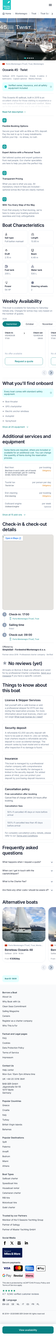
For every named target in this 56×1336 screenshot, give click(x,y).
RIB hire (6, 1197)
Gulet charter (8, 1207)
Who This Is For (9, 1025)
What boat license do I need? (28, 717)
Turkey (5, 1119)
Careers (6, 1016)
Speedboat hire (9, 1183)
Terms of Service (10, 1052)
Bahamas (6, 1129)
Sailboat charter (10, 1178)
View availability (28, 1329)
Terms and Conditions (27, 836)
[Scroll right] (52, 14)
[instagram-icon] (19, 1243)
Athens (5, 1166)
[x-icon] (12, 1243)
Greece (5, 1105)
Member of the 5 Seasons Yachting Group (22, 1220)
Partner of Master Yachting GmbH (19, 1229)
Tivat (33, 13)
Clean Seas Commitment (14, 1006)
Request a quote (24, 361)
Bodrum (6, 1156)
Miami (5, 1161)
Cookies (6, 1043)
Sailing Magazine (10, 1011)
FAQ (4, 1038)
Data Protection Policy (13, 1047)
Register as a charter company (17, 1020)
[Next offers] (51, 373)
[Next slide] (51, 967)
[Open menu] (50, 5)
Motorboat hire (9, 1202)
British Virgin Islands (12, 1124)
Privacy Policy (40, 1283)
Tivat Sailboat (47, 13)
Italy (4, 1115)
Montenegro (21, 13)
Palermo (6, 1146)
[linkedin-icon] (26, 1243)
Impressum (7, 1057)
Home (8, 13)
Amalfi (5, 1151)
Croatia (5, 1110)
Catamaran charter (11, 1193)
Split (4, 1142)
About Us (6, 996)
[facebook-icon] (4, 1243)
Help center (8, 1070)
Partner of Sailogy (11, 1224)
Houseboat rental (10, 1188)
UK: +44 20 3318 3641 (13, 1079)
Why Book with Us (11, 1001)
